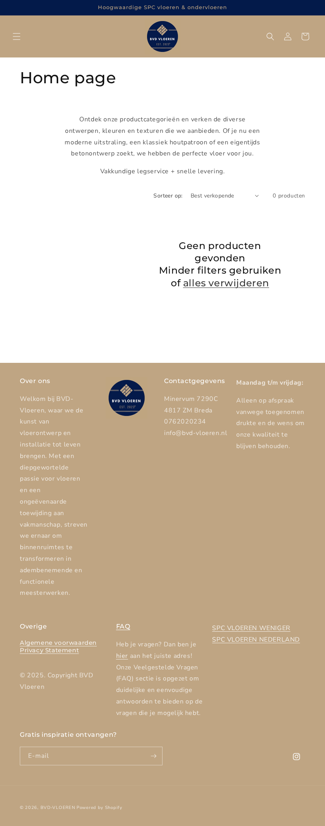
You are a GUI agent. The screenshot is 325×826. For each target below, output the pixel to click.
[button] (16, 36)
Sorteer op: (167, 195)
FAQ (123, 626)
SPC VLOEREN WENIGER (251, 628)
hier (122, 656)
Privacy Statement (49, 650)
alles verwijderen (226, 283)
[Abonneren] (153, 756)
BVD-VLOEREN (57, 808)
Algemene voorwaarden (58, 642)
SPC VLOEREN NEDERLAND (256, 639)
